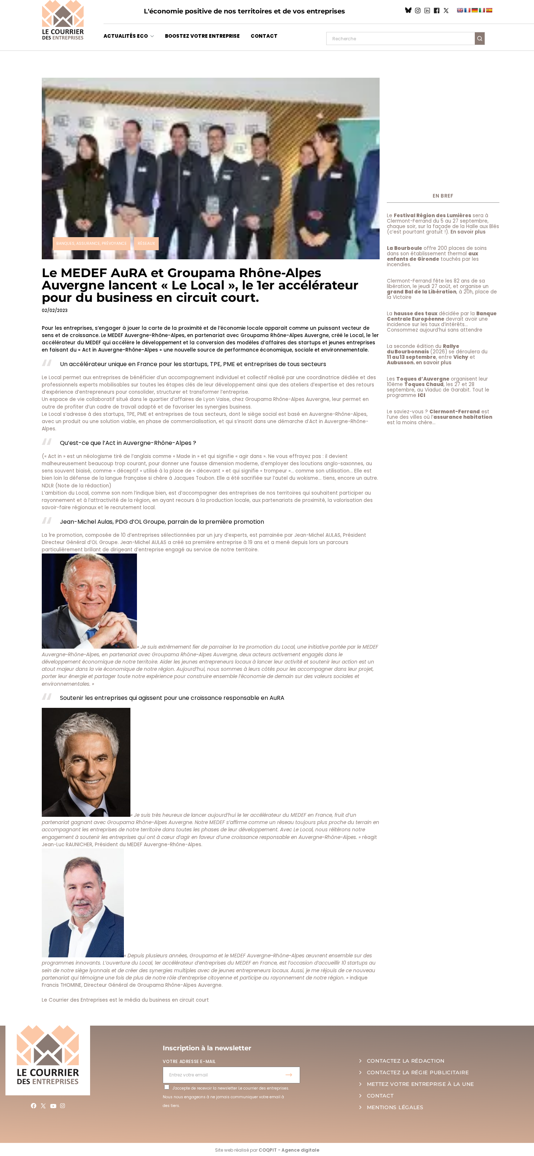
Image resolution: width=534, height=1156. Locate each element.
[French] (467, 10)
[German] (474, 10)
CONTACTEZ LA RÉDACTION (406, 1061)
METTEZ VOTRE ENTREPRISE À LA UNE (420, 1084)
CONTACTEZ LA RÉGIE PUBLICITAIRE (418, 1072)
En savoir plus (468, 231)
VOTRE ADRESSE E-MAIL (189, 1061)
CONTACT (264, 36)
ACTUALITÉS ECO (126, 36)
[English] (460, 10)
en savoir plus (434, 362)
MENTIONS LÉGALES (395, 1107)
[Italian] (481, 10)
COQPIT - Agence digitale (289, 1150)
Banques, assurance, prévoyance (91, 243)
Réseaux (146, 243)
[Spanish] (489, 10)
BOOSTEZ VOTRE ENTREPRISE (202, 36)
